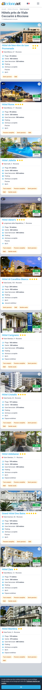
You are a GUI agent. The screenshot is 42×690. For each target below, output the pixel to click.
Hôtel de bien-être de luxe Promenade (15, 47)
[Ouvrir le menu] (38, 3)
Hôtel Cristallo (9, 394)
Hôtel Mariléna (9, 628)
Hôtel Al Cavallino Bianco (15, 279)
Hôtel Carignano (10, 335)
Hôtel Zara (7, 569)
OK (21, 687)
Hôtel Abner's (9, 219)
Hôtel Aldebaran (10, 454)
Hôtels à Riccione (13, 9)
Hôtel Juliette (9, 160)
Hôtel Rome (8, 104)
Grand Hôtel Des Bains (13, 513)
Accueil (4, 9)
